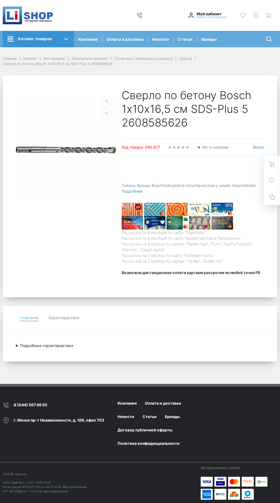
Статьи (185, 39)
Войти (201, 17)
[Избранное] (243, 15)
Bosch (258, 147)
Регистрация (217, 17)
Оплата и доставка (125, 39)
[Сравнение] (255, 15)
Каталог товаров (35, 38)
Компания (88, 39)
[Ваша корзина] (268, 15)
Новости (160, 39)
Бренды (209, 39)
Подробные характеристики (46, 345)
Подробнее (132, 191)
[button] (140, 15)
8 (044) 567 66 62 (30, 404)
